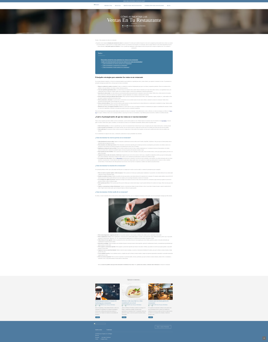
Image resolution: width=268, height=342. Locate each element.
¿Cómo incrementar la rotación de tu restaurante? (114, 65)
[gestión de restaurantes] (160, 292)
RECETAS (118, 5)
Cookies (96, 339)
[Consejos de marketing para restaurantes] (107, 292)
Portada (96, 40)
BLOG (169, 5)
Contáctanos (109, 329)
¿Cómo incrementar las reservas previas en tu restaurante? (117, 63)
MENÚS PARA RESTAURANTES (133, 5)
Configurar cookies (104, 339)
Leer (97, 317)
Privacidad (97, 337)
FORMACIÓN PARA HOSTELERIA (154, 5)
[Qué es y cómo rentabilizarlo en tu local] (134, 292)
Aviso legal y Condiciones (106, 337)
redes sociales (119, 158)
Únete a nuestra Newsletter (163, 326)
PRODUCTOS (108, 5)
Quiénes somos (98, 329)
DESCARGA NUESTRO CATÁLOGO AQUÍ (134, 1)
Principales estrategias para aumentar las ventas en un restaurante (119, 59)
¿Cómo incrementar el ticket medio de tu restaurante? (115, 67)
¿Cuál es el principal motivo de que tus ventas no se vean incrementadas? (121, 61)
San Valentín (163, 120)
